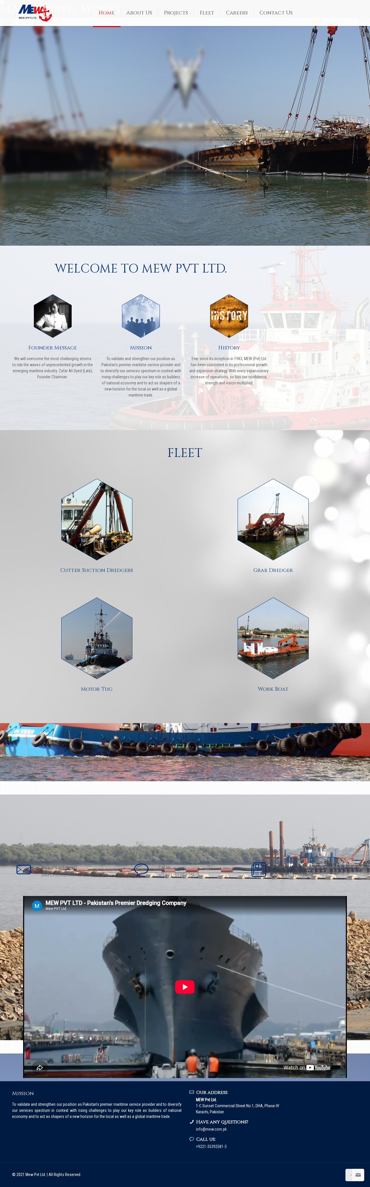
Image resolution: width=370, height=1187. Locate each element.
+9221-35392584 (294, 875)
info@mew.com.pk (66, 875)
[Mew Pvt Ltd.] (37, 13)
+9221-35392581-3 (179, 875)
